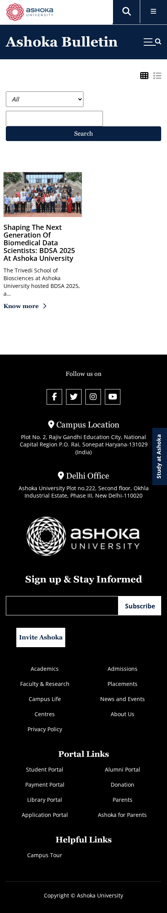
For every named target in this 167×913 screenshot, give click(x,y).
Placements (122, 683)
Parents (122, 799)
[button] (126, 12)
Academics (45, 668)
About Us (122, 714)
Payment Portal (44, 784)
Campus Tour (44, 855)
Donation (122, 784)
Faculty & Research (45, 683)
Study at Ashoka (158, 456)
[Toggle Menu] (154, 12)
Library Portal (44, 799)
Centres (45, 714)
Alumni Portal (122, 769)
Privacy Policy (45, 729)
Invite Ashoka (41, 637)
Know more (21, 306)
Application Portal (45, 814)
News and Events (122, 699)
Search (83, 133)
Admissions (122, 668)
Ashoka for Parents (122, 814)
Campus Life (45, 699)
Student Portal (44, 769)
